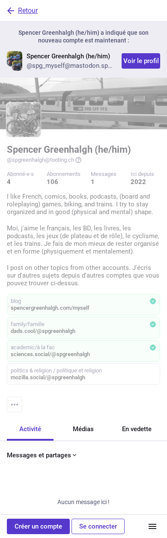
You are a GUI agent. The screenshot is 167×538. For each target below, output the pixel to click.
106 (52, 182)
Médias (83, 429)
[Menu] (14, 404)
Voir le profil (141, 61)
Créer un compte (38, 526)
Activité (30, 429)
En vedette (137, 429)
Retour (28, 10)
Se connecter (98, 526)
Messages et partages (39, 455)
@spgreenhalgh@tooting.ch (40, 160)
